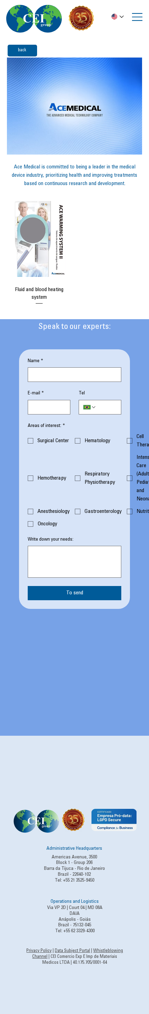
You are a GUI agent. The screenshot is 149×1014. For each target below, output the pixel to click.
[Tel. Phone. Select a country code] (89, 407)
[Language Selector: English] (118, 17)
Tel (82, 393)
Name (35, 361)
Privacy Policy (39, 951)
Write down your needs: (50, 539)
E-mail (36, 393)
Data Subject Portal (72, 951)
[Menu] (137, 17)
